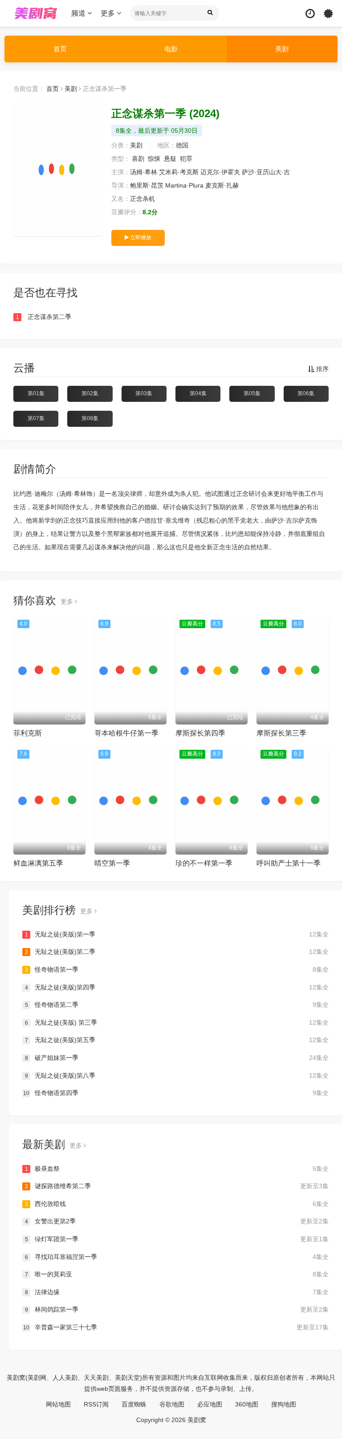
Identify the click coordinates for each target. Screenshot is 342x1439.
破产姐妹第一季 (177, 1057)
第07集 (36, 418)
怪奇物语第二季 (177, 1004)
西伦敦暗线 (177, 1203)
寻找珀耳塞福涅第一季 (177, 1256)
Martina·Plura (184, 185)
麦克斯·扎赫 (222, 185)
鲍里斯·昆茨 (146, 185)
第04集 (198, 393)
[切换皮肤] (328, 13)
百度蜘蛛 (134, 1404)
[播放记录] (310, 13)
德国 (182, 145)
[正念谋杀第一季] (57, 169)
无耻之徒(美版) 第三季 (177, 1022)
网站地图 (58, 1404)
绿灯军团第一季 (177, 1239)
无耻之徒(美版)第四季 (177, 987)
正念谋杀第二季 (44, 316)
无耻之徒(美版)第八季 (177, 1075)
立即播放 (140, 237)
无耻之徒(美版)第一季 (177, 934)
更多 (109, 13)
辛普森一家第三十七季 (176, 1327)
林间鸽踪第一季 (177, 1309)
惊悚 (154, 158)
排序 (321, 368)
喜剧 (138, 158)
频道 (79, 13)
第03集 (143, 393)
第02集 (89, 393)
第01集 (36, 393)
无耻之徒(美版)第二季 (177, 951)
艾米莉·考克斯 (179, 172)
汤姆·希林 (143, 172)
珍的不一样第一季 (203, 863)
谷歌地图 (171, 1404)
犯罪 (186, 158)
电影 (171, 49)
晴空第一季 (112, 863)
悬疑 (170, 158)
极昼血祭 (177, 1168)
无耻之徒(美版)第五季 (177, 1039)
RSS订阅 (96, 1404)
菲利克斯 (27, 733)
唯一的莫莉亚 (177, 1274)
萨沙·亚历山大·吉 (266, 172)
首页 (60, 49)
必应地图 (209, 1404)
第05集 (252, 393)
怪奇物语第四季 (176, 1092)
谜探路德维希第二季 (177, 1186)
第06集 (305, 393)
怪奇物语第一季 (177, 969)
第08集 (89, 418)
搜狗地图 (283, 1404)
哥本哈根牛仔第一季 (126, 733)
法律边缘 (177, 1292)
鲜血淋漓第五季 (38, 863)
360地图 (246, 1404)
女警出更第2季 (177, 1221)
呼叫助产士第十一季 (288, 863)
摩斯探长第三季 (281, 733)
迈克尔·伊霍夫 (220, 172)
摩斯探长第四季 (200, 733)
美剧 (282, 49)
